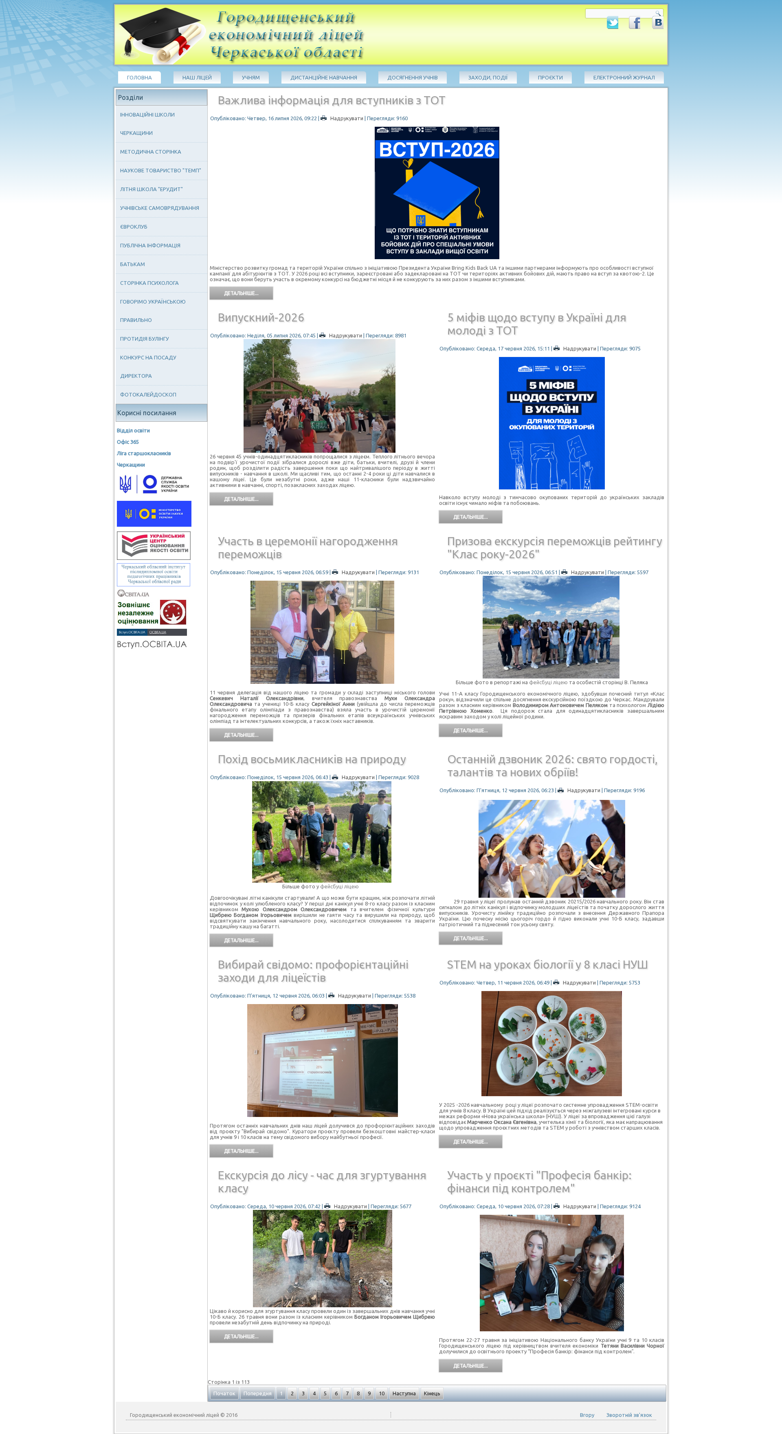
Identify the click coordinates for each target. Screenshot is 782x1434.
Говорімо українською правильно (153, 311)
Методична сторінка (150, 151)
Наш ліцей (197, 77)
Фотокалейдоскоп (148, 394)
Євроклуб (133, 226)
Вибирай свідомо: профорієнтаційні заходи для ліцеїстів (313, 971)
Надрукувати (347, 118)
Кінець (432, 1393)
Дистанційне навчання (323, 77)
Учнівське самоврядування (159, 208)
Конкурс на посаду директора (148, 367)
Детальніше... (241, 293)
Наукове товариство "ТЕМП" (160, 170)
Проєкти (550, 77)
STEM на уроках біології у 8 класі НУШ (547, 964)
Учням (251, 77)
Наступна (404, 1393)
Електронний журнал (624, 77)
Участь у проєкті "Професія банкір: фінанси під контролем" (539, 1181)
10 (381, 1393)
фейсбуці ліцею (548, 682)
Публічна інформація (150, 245)
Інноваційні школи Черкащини (147, 124)
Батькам (132, 264)
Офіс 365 (128, 442)
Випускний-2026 (261, 317)
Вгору (587, 1415)
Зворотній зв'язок (629, 1415)
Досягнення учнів (412, 77)
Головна (139, 77)
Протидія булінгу (144, 338)
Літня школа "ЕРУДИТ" (151, 189)
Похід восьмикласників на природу (312, 759)
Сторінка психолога (149, 283)
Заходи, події (488, 77)
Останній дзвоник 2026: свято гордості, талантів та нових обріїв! (552, 765)
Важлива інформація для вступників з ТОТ (332, 100)
